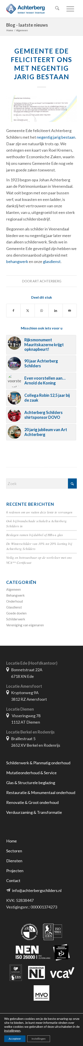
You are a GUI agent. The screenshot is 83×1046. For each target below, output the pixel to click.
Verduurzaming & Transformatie (34, 812)
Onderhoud (14, 601)
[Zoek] (56, 9)
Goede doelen (16, 613)
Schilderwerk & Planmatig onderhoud (38, 762)
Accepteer (15, 1038)
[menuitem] (56, 9)
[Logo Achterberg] (34, 9)
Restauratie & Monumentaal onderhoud (40, 792)
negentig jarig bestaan (56, 137)
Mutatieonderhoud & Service (31, 772)
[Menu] (69, 9)
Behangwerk (15, 595)
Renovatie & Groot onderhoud (32, 802)
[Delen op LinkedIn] (55, 310)
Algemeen (13, 589)
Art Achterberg (47, 281)
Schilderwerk (15, 619)
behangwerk (17, 261)
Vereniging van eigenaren (25, 625)
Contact (13, 880)
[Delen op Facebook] (13, 310)
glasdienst (52, 261)
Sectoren (14, 850)
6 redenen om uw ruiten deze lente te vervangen (39, 512)
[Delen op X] (27, 310)
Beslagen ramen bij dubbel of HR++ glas (34, 535)
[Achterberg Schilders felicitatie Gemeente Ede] (41, 108)
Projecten (14, 870)
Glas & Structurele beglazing (30, 782)
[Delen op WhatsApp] (41, 310)
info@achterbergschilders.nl (37, 890)
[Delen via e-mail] (70, 310)
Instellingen (39, 1038)
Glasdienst (14, 607)
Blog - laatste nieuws (27, 25)
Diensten (14, 860)
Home (11, 840)
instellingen (12, 1030)
